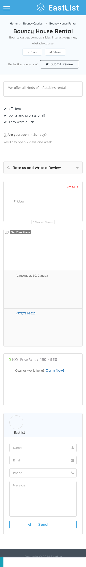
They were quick (21, 122)
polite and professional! (27, 115)
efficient (15, 108)
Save (33, 52)
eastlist (19, 432)
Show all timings (44, 222)
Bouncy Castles (33, 23)
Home (14, 23)
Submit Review (61, 64)
